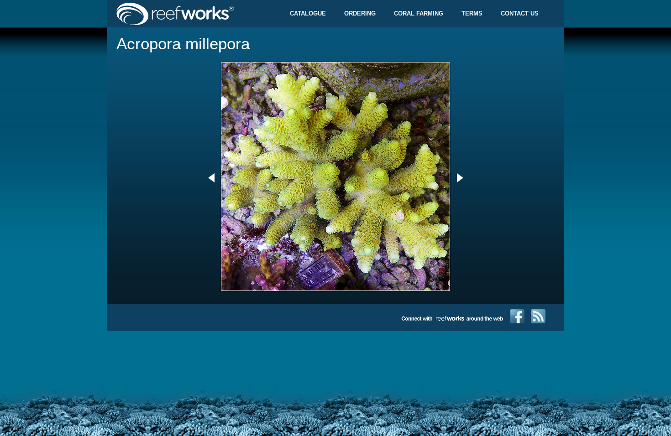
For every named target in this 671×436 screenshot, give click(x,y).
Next (460, 178)
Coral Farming (418, 13)
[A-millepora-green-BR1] (335, 288)
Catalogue (308, 13)
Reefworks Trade (196, 13)
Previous (211, 178)
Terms (471, 13)
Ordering (360, 13)
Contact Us (520, 13)
